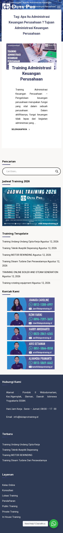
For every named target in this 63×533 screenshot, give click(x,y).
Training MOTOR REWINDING (17, 255)
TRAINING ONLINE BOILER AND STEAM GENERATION (30, 272)
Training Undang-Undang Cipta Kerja (21, 241)
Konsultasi (7, 490)
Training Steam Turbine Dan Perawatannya (24, 261)
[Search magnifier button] (57, 171)
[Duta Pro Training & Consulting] (18, 7)
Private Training (10, 511)
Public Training (9, 506)
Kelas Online (8, 485)
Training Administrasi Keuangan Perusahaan (31, 73)
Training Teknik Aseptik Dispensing (20, 248)
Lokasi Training (10, 495)
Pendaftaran (8, 501)
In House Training (11, 517)
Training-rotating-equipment (17, 283)
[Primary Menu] (59, 7)
